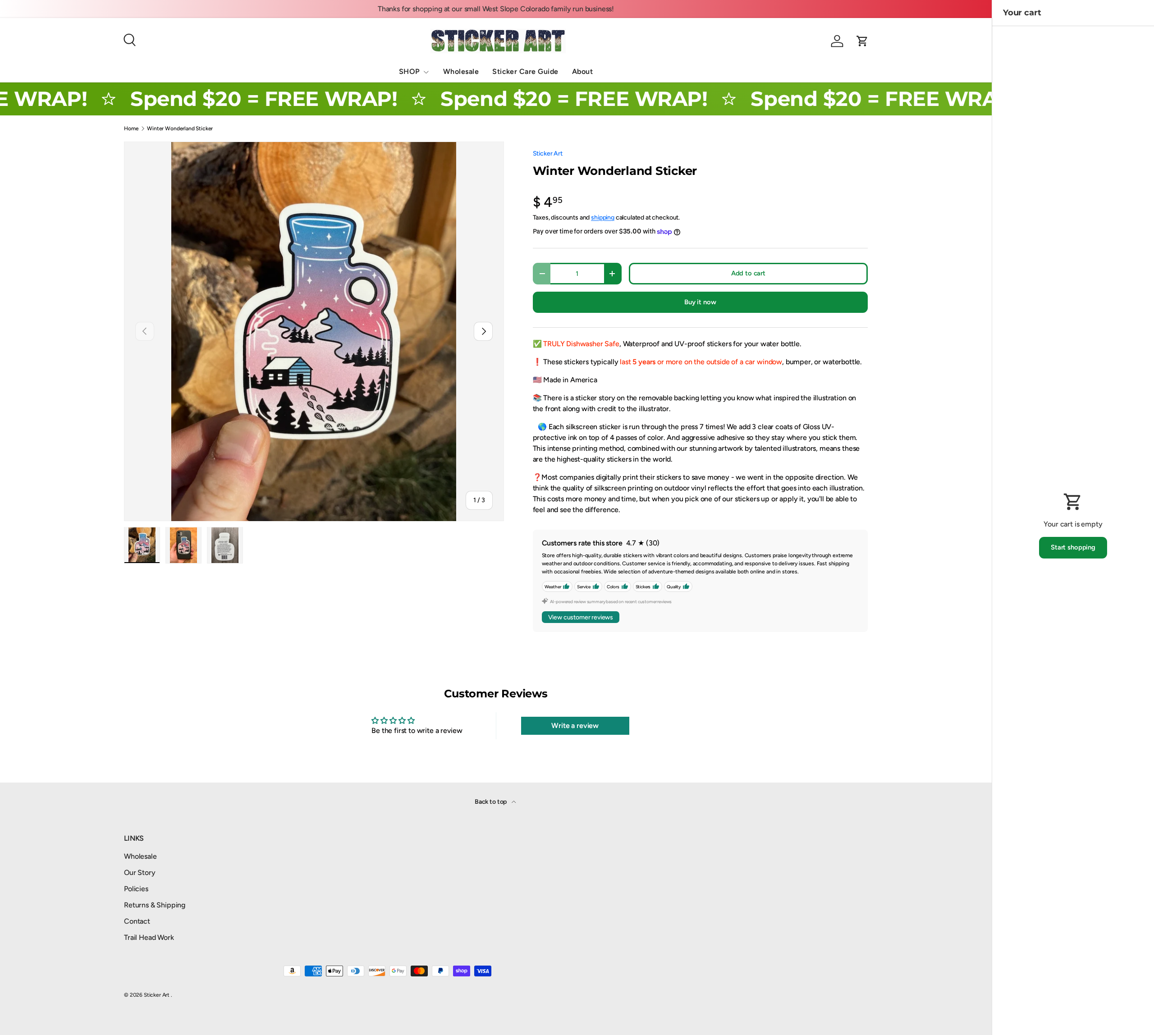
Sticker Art (548, 153)
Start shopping (1073, 547)
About (582, 71)
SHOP (409, 71)
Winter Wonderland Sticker (180, 128)
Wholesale (461, 71)
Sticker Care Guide (525, 71)
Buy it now (700, 302)
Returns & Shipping (154, 905)
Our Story (140, 872)
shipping (602, 217)
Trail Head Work (149, 937)
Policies (136, 888)
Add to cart (748, 273)
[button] (862, 41)
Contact (137, 921)
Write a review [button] (575, 725)
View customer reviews (581, 617)
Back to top (491, 802)
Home (131, 128)
